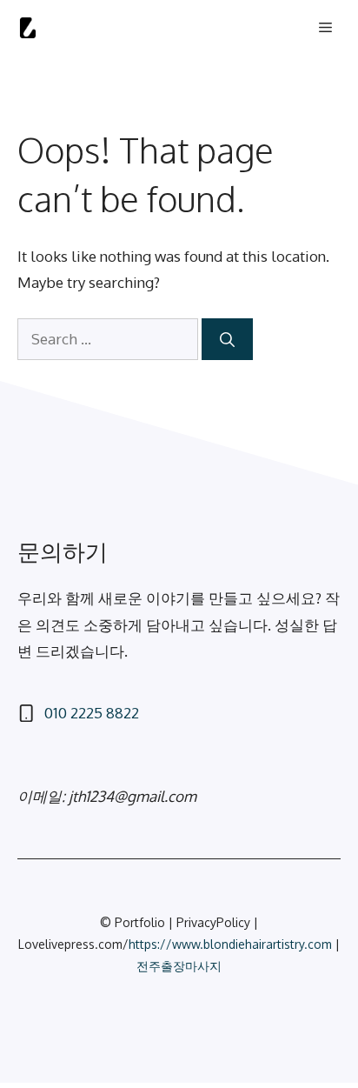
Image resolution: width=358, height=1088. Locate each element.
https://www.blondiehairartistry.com (230, 944)
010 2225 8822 (91, 713)
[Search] (227, 339)
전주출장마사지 (179, 965)
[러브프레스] (27, 28)
